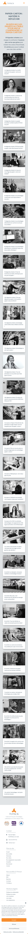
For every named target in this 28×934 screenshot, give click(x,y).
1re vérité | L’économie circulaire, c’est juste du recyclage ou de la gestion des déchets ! (13, 548)
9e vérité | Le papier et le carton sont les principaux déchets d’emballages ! (14, 743)
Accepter (14, 920)
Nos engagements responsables (13, 860)
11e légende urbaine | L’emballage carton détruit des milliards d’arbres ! (13, 324)
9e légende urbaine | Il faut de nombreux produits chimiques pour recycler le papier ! (13, 273)
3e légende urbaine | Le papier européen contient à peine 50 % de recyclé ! (13, 122)
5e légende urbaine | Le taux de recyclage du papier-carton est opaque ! (12, 171)
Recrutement (9, 864)
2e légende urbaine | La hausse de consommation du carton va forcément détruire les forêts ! (13, 97)
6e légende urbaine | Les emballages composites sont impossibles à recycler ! (13, 197)
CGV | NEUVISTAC (10, 900)
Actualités (8, 862)
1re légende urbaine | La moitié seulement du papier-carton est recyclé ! (12, 71)
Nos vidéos (8, 858)
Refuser (14, 924)
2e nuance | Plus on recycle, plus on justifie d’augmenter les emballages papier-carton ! (13, 449)
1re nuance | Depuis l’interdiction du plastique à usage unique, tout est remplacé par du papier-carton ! (13, 424)
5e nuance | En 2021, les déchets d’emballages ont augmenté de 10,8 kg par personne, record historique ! (13, 522)
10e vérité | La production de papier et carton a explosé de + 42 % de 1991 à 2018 (13, 768)
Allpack (8, 875)
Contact (8, 866)
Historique (8, 856)
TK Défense (9, 883)
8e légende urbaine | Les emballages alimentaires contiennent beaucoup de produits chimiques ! (13, 248)
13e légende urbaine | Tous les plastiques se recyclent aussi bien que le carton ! (13, 373)
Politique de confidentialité (18, 931)
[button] (25, 903)
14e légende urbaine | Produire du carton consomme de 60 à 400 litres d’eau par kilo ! (13, 399)
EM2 (7, 877)
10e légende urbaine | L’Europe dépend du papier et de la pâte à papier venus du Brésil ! (12, 299)
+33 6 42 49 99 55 (12, 839)
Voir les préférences (14, 928)
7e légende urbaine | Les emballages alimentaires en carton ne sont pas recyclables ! (13, 222)
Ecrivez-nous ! (12, 842)
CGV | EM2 (8, 898)
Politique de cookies (7, 931)
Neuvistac (8, 879)
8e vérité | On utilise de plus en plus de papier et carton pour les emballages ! (13, 717)
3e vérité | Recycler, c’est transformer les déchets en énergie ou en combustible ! (13, 597)
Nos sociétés (9, 854)
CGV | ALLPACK (10, 896)
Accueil (7, 852)
